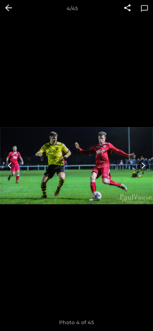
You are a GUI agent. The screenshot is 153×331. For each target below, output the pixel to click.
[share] (127, 8)
